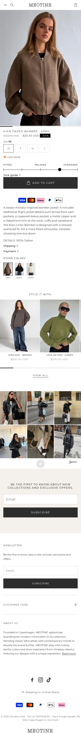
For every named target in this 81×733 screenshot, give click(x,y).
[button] (5, 5)
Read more (69, 653)
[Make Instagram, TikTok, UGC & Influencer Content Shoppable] (73, 463)
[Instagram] (40, 679)
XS (8, 148)
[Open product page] (20, 326)
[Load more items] (40, 464)
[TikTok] (48, 679)
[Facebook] (32, 679)
